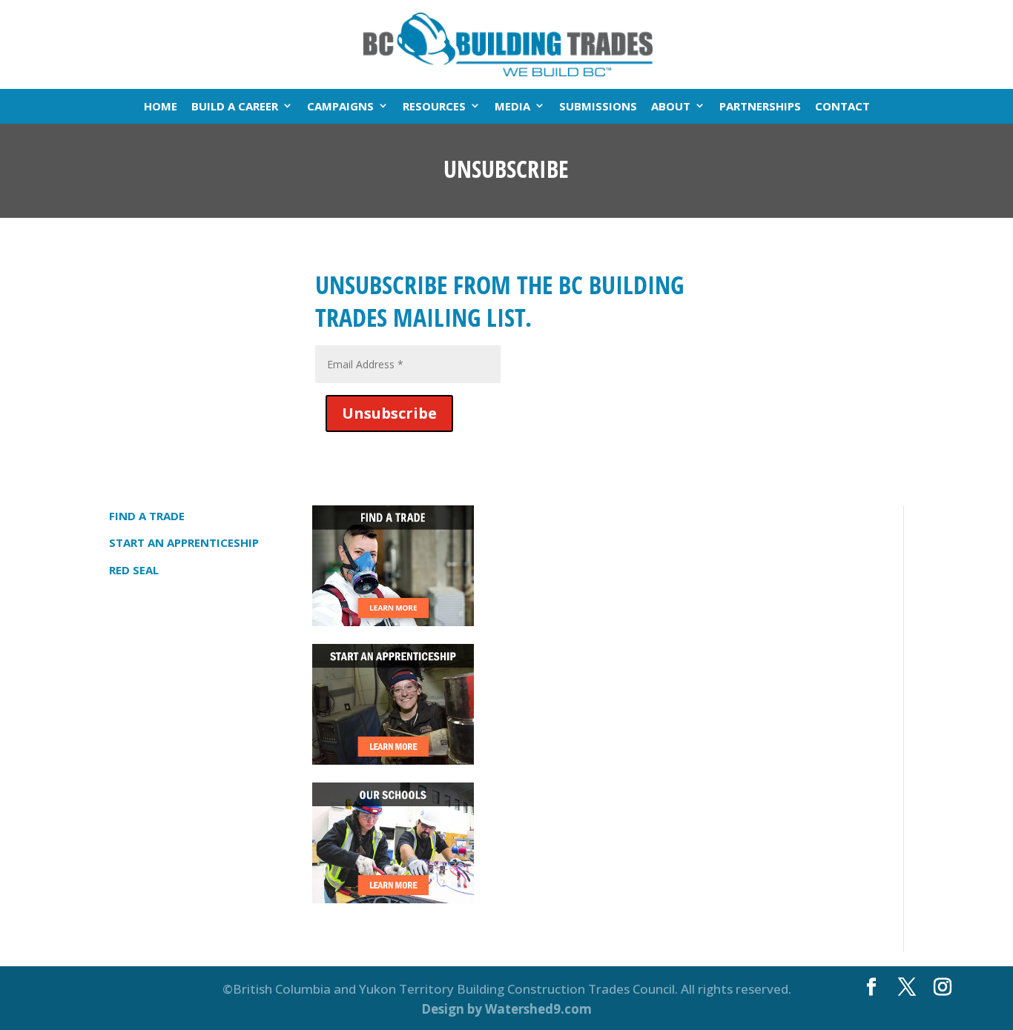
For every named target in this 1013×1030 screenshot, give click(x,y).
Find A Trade (147, 515)
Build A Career (234, 106)
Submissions (598, 106)
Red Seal (134, 569)
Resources (434, 106)
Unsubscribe (389, 413)
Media (512, 106)
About (670, 106)
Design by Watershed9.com (506, 1008)
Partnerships (760, 106)
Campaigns (340, 106)
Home (160, 106)
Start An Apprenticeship (184, 542)
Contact (842, 106)
